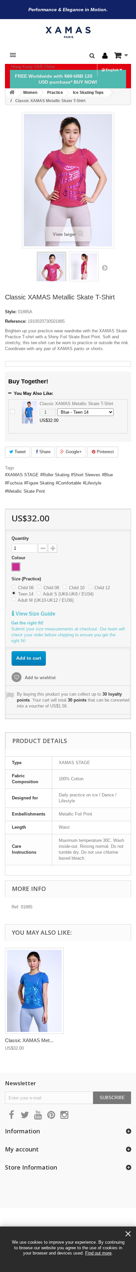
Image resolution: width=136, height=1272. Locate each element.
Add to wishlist (39, 677)
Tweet (19, 451)
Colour (19, 557)
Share (44, 451)
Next (104, 267)
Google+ (73, 451)
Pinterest (104, 451)
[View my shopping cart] (121, 55)
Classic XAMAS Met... (29, 1040)
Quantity (20, 538)
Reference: (15, 321)
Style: (11, 311)
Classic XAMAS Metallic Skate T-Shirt (76, 403)
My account (22, 1149)
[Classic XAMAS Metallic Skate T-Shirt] (51, 273)
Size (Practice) (27, 578)
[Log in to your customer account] (105, 56)
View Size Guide (34, 614)
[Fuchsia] (15, 566)
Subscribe (112, 1097)
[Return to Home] (12, 93)
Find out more (98, 1253)
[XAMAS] (68, 32)
